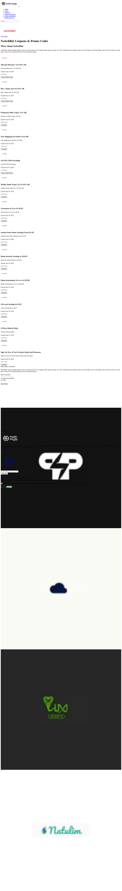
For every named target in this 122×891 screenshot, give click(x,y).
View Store (4, 36)
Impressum (8, 464)
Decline (3, 487)
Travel (6, 11)
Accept (9, 487)
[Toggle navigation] (19, 6)
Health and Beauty (10, 16)
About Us (7, 458)
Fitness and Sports (10, 14)
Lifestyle (7, 12)
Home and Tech (9, 18)
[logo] (9, 6)
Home (6, 9)
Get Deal (4, 125)
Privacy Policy (9, 462)
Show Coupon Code (7, 77)
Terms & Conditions (11, 460)
